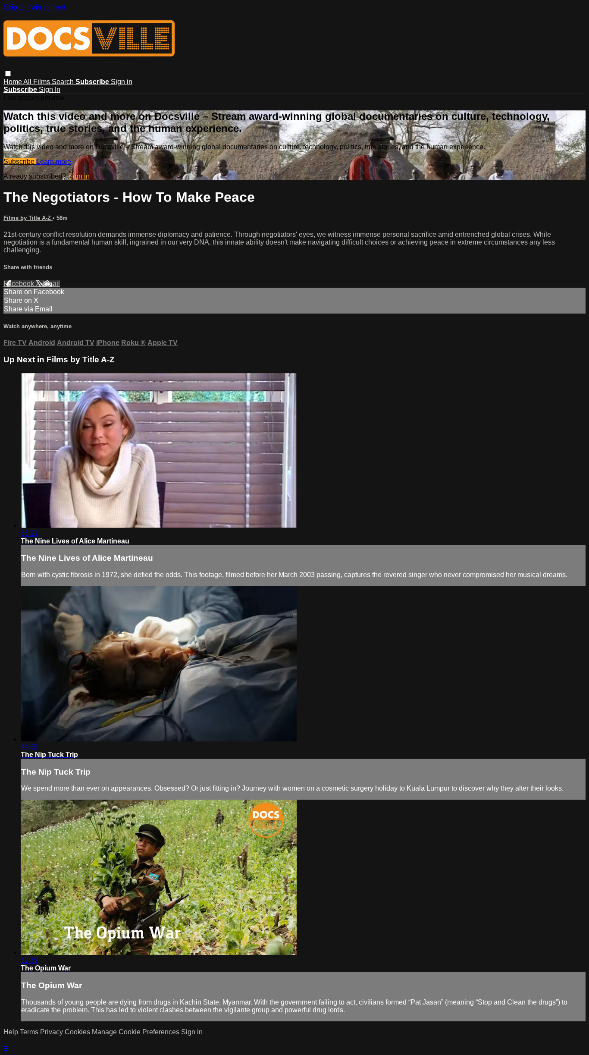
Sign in (121, 81)
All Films (37, 81)
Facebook (19, 283)
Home (13, 81)
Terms (30, 1032)
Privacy (52, 1032)
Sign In (49, 89)
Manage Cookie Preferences (136, 1032)
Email (51, 283)
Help (11, 1032)
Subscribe (19, 161)
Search (63, 81)
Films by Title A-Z (28, 218)
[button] (8, 73)
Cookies (78, 1032)
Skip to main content (34, 7)
